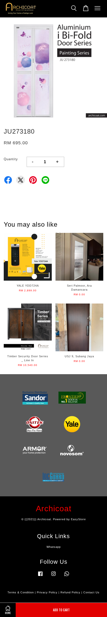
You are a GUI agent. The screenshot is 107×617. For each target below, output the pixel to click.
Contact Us (91, 592)
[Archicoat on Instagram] (53, 576)
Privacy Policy (47, 592)
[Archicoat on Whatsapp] (66, 576)
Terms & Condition (20, 592)
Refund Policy (70, 592)
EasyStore (78, 519)
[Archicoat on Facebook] (40, 576)
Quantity (11, 159)
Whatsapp (54, 546)
